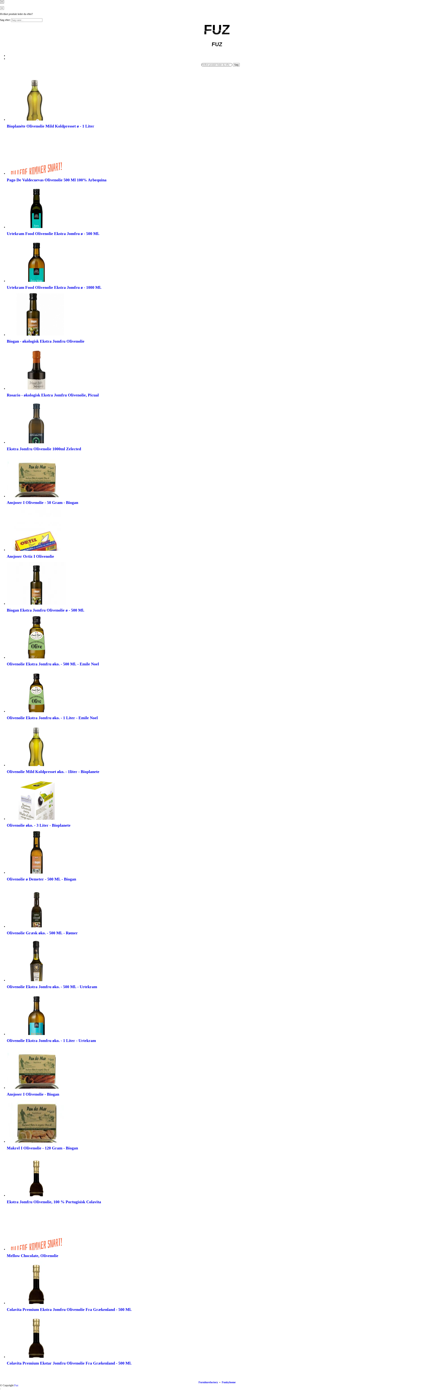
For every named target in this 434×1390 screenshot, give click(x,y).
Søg (236, 64)
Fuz (16, 1385)
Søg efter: (5, 20)
